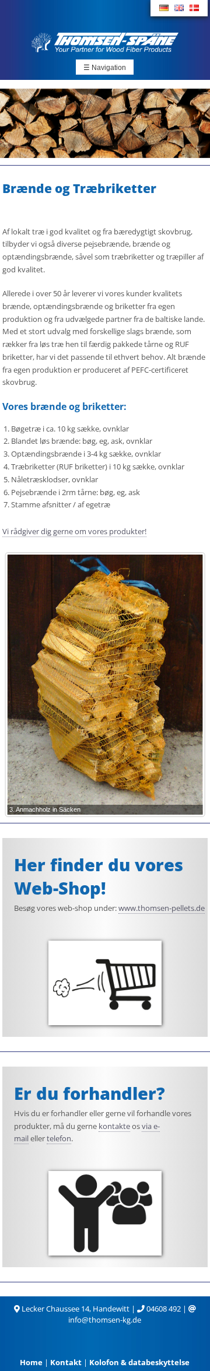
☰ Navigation (104, 68)
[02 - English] (179, 8)
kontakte (114, 1126)
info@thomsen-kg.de (104, 1319)
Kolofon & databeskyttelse (139, 1362)
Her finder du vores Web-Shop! (98, 876)
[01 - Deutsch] (164, 8)
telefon (59, 1138)
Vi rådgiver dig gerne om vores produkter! (74, 531)
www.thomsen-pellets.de (161, 908)
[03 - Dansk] (194, 8)
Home (31, 1362)
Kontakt (66, 1362)
